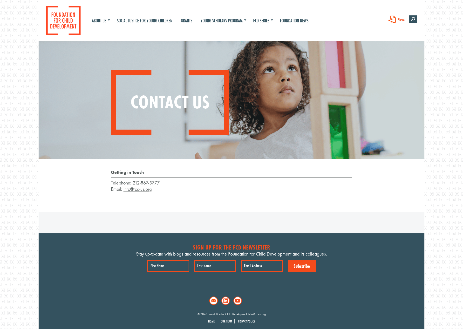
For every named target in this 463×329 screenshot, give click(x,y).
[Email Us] (213, 300)
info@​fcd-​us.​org (137, 189)
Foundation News (294, 21)
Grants (186, 21)
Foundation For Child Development (63, 20)
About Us (99, 21)
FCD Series (261, 21)
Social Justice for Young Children (144, 21)
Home (211, 321)
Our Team (226, 321)
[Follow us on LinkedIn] (225, 300)
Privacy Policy (246, 321)
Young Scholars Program (222, 21)
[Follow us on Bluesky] (249, 300)
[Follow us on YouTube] (237, 300)
